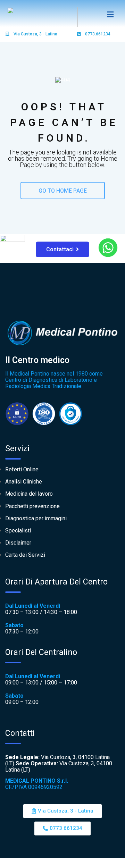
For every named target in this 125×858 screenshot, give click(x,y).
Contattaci (60, 249)
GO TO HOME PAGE (63, 190)
